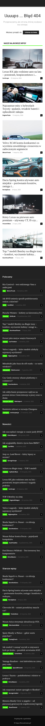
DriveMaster (12, 557)
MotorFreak (6, 152)
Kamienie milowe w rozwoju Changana (19, 409)
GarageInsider (13, 693)
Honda (5, 639)
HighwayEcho (12, 356)
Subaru (5, 472)
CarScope (5, 78)
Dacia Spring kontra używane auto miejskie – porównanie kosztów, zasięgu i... (20, 183)
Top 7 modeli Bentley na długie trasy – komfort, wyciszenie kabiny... (22, 253)
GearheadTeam (7, 258)
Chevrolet (6, 614)
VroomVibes (6, 224)
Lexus (5, 67)
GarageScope (12, 461)
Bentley (5, 247)
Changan (5, 412)
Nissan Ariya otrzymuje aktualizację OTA (20, 622)
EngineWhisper (15, 500)
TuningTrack (13, 639)
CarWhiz (11, 446)
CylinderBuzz (13, 472)
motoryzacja (14, 412)
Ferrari (5, 342)
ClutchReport (12, 435)
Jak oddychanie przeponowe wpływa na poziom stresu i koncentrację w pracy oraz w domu (22, 395)
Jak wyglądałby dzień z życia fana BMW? (21, 443)
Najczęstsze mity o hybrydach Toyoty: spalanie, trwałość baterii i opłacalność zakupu (20, 108)
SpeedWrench (17, 668)
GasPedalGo (13, 543)
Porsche (5, 316)
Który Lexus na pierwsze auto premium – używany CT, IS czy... (20, 219)
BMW (4, 446)
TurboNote (14, 614)
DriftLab (12, 316)
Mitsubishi (6, 370)
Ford (4, 557)
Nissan (5, 543)
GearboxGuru (13, 384)
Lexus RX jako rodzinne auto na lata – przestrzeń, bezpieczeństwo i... (21, 73)
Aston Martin (7, 668)
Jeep (4, 461)
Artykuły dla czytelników (22, 719)
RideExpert (18, 401)
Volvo (4, 139)
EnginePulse (6, 115)
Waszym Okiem (8, 401)
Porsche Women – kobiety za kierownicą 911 (22, 313)
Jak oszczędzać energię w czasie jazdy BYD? (22, 432)
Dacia (5, 176)
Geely (5, 384)
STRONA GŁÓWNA (31, 32)
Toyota (5, 101)
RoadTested (13, 707)
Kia (4, 291)
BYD (4, 305)
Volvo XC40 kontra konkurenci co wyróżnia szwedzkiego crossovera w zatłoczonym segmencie (21, 146)
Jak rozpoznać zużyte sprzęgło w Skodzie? (21, 690)
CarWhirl (11, 305)
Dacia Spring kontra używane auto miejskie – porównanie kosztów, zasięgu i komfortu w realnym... (22, 593)
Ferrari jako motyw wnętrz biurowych (19, 338)
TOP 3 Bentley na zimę (12, 497)
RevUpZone (6, 190)
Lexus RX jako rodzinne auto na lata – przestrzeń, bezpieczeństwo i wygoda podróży (19, 482)
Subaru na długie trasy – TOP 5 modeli (19, 468)
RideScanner (15, 370)
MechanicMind (14, 625)
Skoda (5, 528)
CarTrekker (13, 342)
